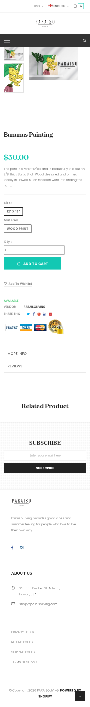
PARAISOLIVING (35, 307)
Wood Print (17, 228)
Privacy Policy (22, 632)
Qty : (8, 242)
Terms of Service (24, 662)
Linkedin (44, 314)
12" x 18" (13, 211)
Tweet (28, 314)
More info (17, 353)
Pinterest (50, 314)
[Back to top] (80, 696)
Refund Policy (22, 642)
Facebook (33, 314)
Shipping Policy (23, 652)
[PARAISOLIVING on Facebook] (12, 547)
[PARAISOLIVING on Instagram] (21, 547)
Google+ (39, 314)
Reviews (15, 366)
